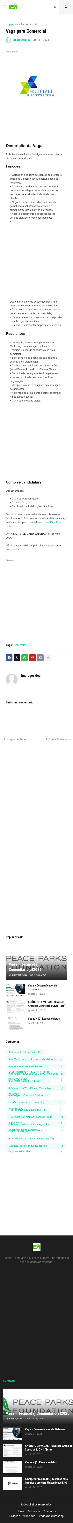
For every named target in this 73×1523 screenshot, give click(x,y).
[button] (4, 7)
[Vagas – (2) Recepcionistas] (15, 1023)
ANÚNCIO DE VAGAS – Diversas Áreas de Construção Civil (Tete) (46, 1004)
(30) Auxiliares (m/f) (22, 1131)
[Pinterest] (32, 657)
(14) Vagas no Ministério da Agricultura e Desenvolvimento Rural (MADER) (35, 1125)
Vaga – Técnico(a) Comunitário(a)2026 (25, 967)
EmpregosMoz (30, 675)
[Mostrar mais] (48, 657)
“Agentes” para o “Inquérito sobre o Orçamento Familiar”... (35, 1146)
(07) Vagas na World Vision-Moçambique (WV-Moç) (35, 1089)
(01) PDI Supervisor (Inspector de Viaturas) (34, 1059)
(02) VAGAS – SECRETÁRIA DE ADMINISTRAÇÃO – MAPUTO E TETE (35, 1067)
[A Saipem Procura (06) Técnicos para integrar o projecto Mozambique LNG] (12, 1483)
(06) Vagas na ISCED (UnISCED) (28, 1080)
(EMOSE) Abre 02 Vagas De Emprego (31, 1138)
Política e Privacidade (22, 1516)
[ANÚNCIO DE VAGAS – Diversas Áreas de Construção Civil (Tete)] (15, 1006)
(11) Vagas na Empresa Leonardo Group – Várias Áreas (35, 1117)
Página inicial (14, 24)
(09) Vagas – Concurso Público (28, 1095)
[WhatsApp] (24, 657)
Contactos (50, 1511)
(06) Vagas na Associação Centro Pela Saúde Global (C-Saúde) (35, 1074)
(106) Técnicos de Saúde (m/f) (27, 1109)
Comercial (31, 24)
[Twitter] (17, 657)
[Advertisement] (36, 132)
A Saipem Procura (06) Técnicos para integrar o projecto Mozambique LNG (46, 1481)
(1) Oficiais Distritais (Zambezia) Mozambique (35, 1103)
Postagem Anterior (15, 739)
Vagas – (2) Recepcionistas (44, 1018)
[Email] (40, 657)
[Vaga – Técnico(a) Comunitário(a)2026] (38, 1406)
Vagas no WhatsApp (51, 1516)
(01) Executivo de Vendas (24, 1052)
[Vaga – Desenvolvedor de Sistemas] (15, 990)
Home (20, 1511)
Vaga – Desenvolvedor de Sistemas (42, 987)
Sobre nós (34, 1511)
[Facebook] (9, 657)
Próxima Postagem (57, 739)
